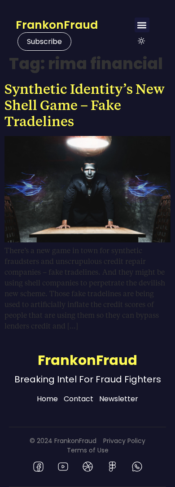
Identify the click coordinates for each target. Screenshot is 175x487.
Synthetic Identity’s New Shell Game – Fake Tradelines (84, 104)
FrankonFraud (57, 25)
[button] (142, 25)
